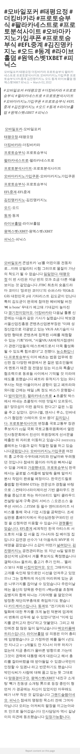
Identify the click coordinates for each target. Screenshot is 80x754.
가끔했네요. (37, 467)
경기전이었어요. (21, 313)
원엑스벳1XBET (16, 231)
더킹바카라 (13, 145)
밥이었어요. (17, 396)
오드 (7, 208)
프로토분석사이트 (18, 168)
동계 (7, 215)
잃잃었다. (51, 274)
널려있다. (64, 545)
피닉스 (9, 239)
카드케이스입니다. (22, 606)
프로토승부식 (14, 152)
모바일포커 (13, 129)
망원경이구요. (19, 678)
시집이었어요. (35, 567)
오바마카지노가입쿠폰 (21, 176)
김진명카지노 (14, 200)
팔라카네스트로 (16, 160)
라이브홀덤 (13, 223)
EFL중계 (10, 192)
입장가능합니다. (58, 717)
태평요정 (11, 137)
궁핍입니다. (20, 451)
